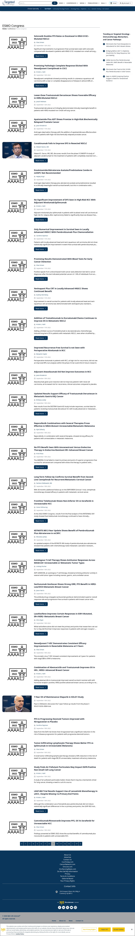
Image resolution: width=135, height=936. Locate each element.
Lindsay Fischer (41, 566)
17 (76, 844)
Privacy (67, 874)
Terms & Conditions (67, 876)
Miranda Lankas (41, 537)
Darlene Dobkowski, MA (44, 483)
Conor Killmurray (42, 507)
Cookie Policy (20, 934)
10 (57, 844)
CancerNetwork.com (67, 864)
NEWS (61, 3)
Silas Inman (40, 42)
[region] (67, 929)
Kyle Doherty (40, 429)
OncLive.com (67, 867)
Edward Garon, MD (42, 147)
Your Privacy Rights (67, 881)
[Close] (132, 929)
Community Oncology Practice (61, 9)
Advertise (67, 857)
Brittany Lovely (41, 400)
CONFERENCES (71, 3)
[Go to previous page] (22, 844)
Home (4, 29)
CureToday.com (67, 862)
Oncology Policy (75, 9)
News (71, 921)
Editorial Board (67, 878)
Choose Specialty (33, 9)
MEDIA (82, 3)
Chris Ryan (39, 620)
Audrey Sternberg (42, 295)
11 (61, 844)
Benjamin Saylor (41, 354)
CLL (89, 9)
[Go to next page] (80, 844)
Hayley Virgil (40, 176)
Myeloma (83, 9)
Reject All (104, 929)
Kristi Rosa (39, 453)
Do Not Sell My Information (67, 871)
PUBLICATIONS (93, 3)
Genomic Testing (96, 9)
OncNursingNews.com (67, 869)
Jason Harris (40, 590)
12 (65, 844)
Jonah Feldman (41, 101)
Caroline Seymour (42, 236)
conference (11, 29)
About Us (67, 855)
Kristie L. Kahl (40, 72)
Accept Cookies (119, 929)
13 (69, 844)
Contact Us (67, 859)
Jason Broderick (41, 126)
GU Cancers (105, 9)
